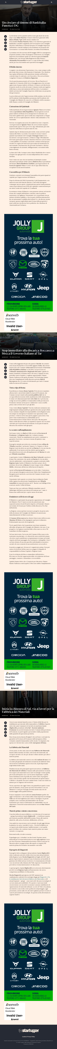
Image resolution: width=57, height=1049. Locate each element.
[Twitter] (5, 39)
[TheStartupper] (28, 2)
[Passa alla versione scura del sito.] (5, 2)
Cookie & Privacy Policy (28, 1036)
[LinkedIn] (5, 43)
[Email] (5, 49)
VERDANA (31, 1044)
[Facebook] (5, 36)
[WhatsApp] (5, 46)
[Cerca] (51, 2)
